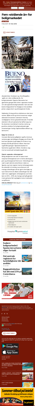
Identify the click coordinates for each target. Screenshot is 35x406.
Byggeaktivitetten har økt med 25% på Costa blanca (12, 271)
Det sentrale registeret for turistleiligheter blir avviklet (12, 260)
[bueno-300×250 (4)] (17, 81)
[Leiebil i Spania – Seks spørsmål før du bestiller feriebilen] (27, 376)
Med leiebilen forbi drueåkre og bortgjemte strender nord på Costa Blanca (12, 364)
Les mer (21, 8)
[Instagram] (4, 314)
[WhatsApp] (3, 27)
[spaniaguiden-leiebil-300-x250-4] (17, 202)
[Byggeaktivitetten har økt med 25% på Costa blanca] (27, 271)
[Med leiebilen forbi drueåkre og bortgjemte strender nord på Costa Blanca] (27, 366)
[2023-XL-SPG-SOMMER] (17, 405)
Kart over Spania (7, 382)
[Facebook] (2, 314)
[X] (7, 314)
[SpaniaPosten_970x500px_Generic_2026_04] (17, 291)
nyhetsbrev (4, 307)
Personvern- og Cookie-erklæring (6, 329)
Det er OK (14, 8)
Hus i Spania (5, 21)
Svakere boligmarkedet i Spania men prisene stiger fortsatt (12, 246)
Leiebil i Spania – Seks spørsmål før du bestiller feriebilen (12, 373)
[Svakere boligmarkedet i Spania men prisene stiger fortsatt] (27, 245)
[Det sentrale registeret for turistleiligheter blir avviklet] (27, 258)
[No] (33, 5)
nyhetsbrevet (24, 182)
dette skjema (12, 323)
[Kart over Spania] (27, 386)
